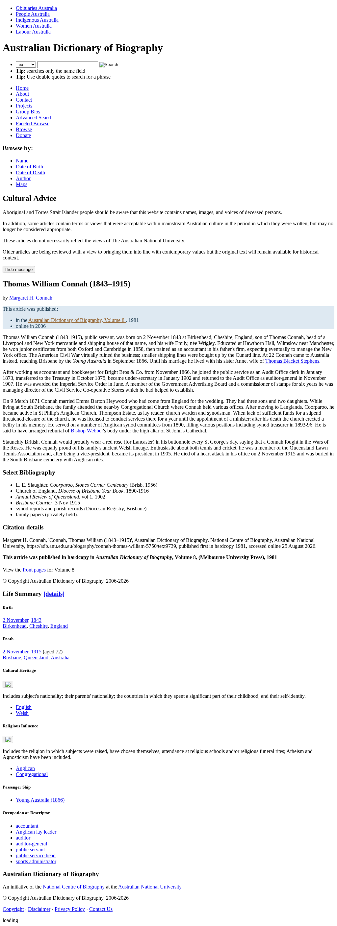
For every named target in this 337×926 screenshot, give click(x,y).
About (22, 94)
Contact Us (101, 909)
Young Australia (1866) (40, 800)
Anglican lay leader (36, 832)
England (59, 626)
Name (22, 160)
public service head (36, 855)
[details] (54, 593)
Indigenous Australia (37, 20)
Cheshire (38, 626)
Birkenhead (15, 626)
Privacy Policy (70, 909)
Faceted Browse (32, 123)
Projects (24, 106)
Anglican (25, 768)
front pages (34, 570)
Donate (23, 135)
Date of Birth (29, 166)
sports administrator (36, 861)
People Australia (33, 14)
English (24, 707)
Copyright (13, 909)
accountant (27, 826)
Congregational (32, 774)
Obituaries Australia (36, 8)
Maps (21, 184)
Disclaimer (39, 909)
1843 (36, 620)
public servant (30, 849)
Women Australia (34, 26)
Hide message (19, 269)
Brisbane (12, 657)
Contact (24, 100)
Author (23, 178)
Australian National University (150, 886)
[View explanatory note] (8, 684)
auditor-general (31, 843)
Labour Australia (33, 32)
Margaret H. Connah (30, 298)
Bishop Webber (87, 430)
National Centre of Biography (74, 886)
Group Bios (28, 111)
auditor (23, 838)
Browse (24, 129)
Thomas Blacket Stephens (292, 361)
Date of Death (30, 172)
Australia (60, 657)
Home (22, 88)
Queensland (36, 657)
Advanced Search (34, 117)
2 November (15, 620)
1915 (36, 651)
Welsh (22, 713)
